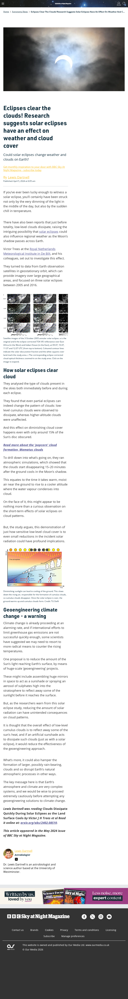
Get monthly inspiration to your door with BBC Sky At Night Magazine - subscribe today (34, 168)
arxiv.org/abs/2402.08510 (38, 823)
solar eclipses (48, 232)
